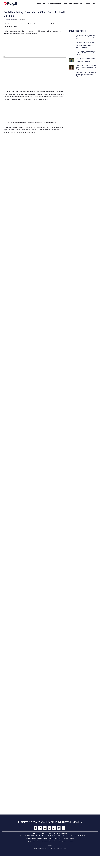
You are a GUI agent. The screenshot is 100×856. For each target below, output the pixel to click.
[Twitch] (59, 828)
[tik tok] (54, 828)
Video (88, 4)
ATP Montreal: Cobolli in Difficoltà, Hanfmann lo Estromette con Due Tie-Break (86, 52)
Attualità (41, 4)
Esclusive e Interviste (73, 4)
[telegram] (63, 828)
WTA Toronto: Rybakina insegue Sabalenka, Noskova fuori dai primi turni (86, 36)
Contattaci (70, 841)
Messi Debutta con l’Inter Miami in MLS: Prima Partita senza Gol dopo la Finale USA (86, 74)
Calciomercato (54, 4)
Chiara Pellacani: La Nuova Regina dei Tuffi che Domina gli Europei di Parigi (86, 67)
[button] (94, 4)
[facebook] (40, 828)
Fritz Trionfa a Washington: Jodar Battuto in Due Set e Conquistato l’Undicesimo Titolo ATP (85, 59)
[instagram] (35, 828)
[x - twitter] (49, 828)
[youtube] (45, 828)
